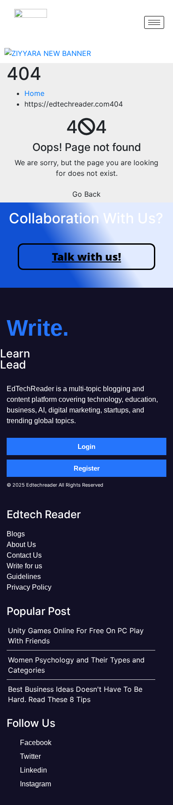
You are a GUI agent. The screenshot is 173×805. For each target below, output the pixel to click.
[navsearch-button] (130, 22)
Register (87, 468)
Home (34, 93)
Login (86, 446)
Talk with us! (86, 256)
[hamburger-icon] (154, 22)
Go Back (86, 194)
